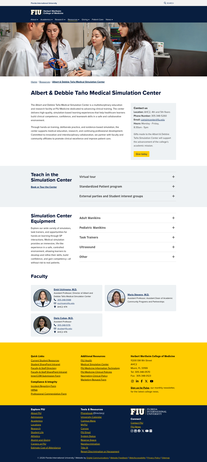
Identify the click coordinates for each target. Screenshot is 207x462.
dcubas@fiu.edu (64, 328)
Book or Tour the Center (44, 187)
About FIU (36, 413)
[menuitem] (34, 20)
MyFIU (84, 424)
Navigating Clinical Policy (94, 375)
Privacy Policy (153, 457)
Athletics (35, 436)
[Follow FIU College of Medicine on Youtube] (152, 381)
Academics (37, 420)
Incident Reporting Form (43, 386)
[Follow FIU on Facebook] (139, 431)
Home (34, 81)
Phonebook (87, 413)
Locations (36, 424)
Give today (141, 154)
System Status (88, 436)
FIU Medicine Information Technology (100, 368)
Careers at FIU (38, 443)
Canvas (85, 428)
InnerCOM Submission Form (45, 375)
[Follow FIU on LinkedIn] (136, 431)
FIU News (136, 426)
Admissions (37, 417)
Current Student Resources (45, 360)
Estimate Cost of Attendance (46, 447)
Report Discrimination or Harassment (100, 451)
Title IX (84, 447)
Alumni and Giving (40, 440)
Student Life (37, 432)
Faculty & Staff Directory (43, 368)
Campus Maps (88, 420)
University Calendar (91, 417)
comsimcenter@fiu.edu (153, 119)
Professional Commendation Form (49, 393)
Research (36, 428)
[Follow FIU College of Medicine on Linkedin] (137, 381)
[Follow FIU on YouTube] (147, 431)
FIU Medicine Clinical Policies (96, 372)
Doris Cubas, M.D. (63, 318)
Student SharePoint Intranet (45, 364)
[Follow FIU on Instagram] (132, 431)
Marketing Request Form (93, 379)
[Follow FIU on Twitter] (143, 431)
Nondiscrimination (90, 443)
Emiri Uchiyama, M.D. (65, 289)
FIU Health (86, 360)
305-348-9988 (64, 299)
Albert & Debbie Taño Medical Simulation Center (78, 81)
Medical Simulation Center (95, 364)
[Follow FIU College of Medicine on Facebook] (142, 381)
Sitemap (166, 457)
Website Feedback (119, 457)
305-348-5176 (63, 325)
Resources (44, 81)
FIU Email (86, 432)
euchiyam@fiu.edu (66, 303)
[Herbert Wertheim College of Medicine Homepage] (47, 12)
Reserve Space (88, 440)
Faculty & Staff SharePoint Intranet (49, 372)
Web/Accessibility (137, 457)
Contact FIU (137, 423)
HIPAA (34, 390)
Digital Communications (97, 457)
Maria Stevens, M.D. (138, 294)
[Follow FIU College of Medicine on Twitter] (146, 381)
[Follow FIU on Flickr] (151, 431)
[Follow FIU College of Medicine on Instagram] (133, 381)
